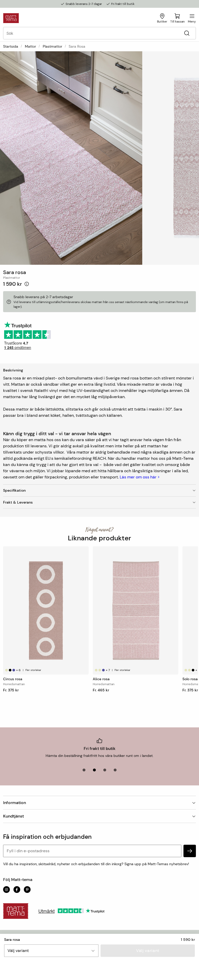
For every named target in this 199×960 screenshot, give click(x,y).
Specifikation (14, 490)
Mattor (30, 46)
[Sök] (187, 33)
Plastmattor (52, 46)
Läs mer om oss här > (140, 477)
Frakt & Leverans (18, 502)
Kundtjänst (13, 816)
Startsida (10, 46)
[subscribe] (189, 851)
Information (14, 802)
